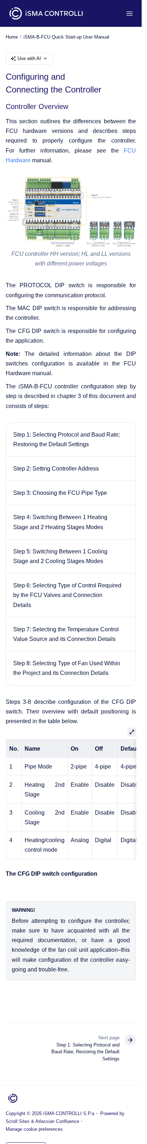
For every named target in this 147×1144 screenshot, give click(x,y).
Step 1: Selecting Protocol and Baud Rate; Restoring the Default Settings (66, 439)
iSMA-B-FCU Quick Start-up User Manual (66, 37)
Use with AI (29, 58)
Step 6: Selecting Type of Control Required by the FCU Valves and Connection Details (67, 595)
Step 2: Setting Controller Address (56, 469)
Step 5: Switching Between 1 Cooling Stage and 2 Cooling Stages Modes (60, 556)
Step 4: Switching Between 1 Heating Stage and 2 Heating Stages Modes (60, 522)
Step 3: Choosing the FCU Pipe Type (60, 493)
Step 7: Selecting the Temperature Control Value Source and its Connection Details (66, 634)
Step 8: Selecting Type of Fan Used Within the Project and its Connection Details (66, 668)
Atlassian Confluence (57, 1121)
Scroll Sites (18, 1121)
